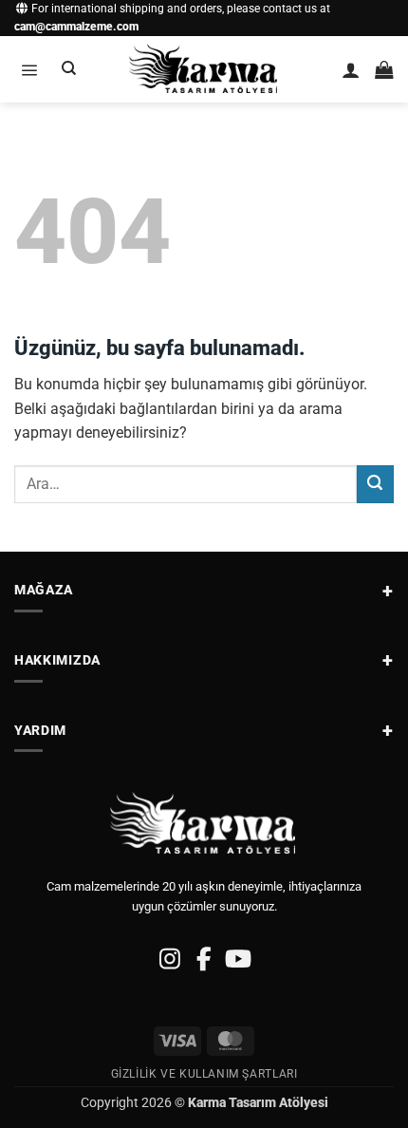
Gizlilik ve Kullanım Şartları (204, 1074)
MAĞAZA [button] (43, 589)
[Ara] (69, 69)
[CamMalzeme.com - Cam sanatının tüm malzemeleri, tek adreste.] (204, 69)
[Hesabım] (351, 69)
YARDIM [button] (40, 730)
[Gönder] (375, 483)
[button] (29, 69)
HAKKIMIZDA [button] (57, 659)
